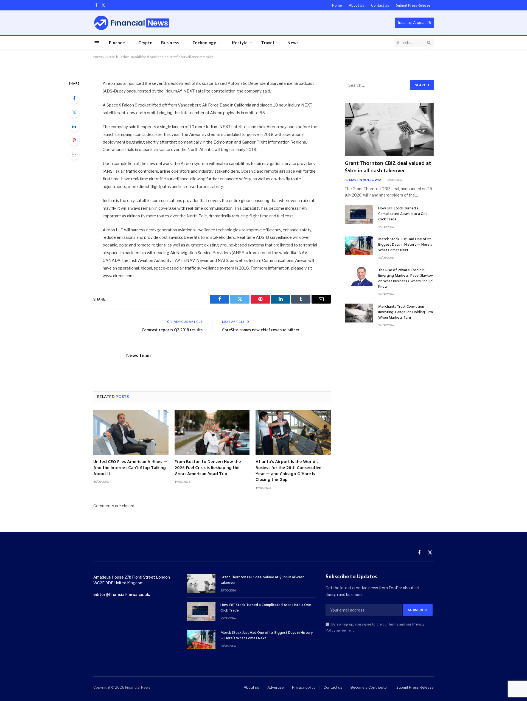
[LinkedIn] (74, 126)
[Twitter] (74, 112)
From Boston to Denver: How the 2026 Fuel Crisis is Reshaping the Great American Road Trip (208, 468)
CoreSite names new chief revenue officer (260, 330)
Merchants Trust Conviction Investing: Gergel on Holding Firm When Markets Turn (405, 312)
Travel (267, 42)
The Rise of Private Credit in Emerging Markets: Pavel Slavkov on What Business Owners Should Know (405, 279)
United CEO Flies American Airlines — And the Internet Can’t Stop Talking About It (130, 468)
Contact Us (380, 5)
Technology (204, 42)
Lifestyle (238, 42)
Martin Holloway (365, 179)
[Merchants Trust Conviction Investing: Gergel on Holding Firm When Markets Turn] (359, 313)
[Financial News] (131, 22)
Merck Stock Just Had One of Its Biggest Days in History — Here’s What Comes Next (405, 245)
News (292, 42)
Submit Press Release (413, 5)
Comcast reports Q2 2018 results (172, 330)
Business (170, 42)
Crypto (145, 42)
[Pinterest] (74, 140)
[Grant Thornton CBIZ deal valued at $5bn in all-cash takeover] (389, 129)
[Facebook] (74, 98)
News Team (138, 355)
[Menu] (97, 42)
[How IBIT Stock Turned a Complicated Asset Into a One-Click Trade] (359, 214)
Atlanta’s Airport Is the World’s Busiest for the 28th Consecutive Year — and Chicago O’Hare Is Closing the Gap (288, 471)
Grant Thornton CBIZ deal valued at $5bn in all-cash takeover (388, 167)
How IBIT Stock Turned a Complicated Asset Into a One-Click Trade (403, 214)
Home (337, 5)
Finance (117, 42)
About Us (356, 5)
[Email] (74, 154)
